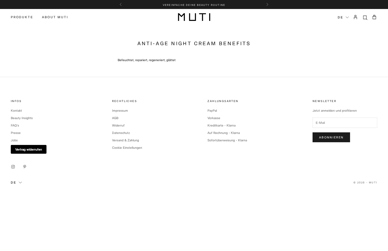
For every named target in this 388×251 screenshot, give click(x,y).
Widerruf (118, 125)
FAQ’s (15, 125)
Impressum (120, 110)
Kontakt (16, 110)
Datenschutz (121, 133)
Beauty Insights (22, 118)
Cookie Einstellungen (127, 147)
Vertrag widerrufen (28, 149)
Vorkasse (213, 118)
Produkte (22, 17)
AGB (115, 118)
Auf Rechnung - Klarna (223, 133)
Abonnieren (331, 137)
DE (340, 17)
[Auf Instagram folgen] (13, 166)
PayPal (212, 110)
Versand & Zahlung (125, 140)
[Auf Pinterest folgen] (24, 166)
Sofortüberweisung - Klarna (227, 140)
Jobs (14, 140)
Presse (16, 133)
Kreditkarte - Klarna (221, 125)
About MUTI (55, 17)
